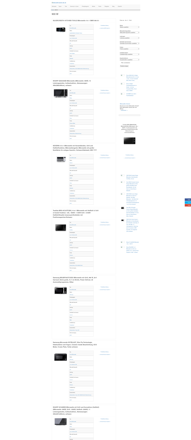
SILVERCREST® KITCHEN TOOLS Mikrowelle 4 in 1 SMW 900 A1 (76, 20)
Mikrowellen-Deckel (125, 104)
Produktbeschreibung (104, 25)
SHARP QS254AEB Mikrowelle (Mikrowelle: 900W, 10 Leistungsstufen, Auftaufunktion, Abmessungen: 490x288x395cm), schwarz (72, 83)
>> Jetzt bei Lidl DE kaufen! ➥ (104, 28)
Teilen (189, 199)
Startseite (54, 6)
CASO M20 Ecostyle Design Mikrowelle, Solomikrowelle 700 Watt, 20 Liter (132, 177)
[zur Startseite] (70, 2)
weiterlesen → (124, 110)
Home (52, 10)
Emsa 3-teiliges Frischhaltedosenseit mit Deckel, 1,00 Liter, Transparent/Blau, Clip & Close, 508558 (131, 87)
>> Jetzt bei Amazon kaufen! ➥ (104, 93)
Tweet (189, 202)
